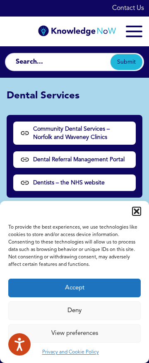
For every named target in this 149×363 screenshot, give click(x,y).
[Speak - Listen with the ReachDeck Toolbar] (19, 344)
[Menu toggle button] (134, 31)
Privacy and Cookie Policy (70, 352)
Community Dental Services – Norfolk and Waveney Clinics (71, 133)
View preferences (74, 333)
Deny (74, 311)
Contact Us (128, 8)
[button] (136, 211)
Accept (74, 288)
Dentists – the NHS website (69, 183)
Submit (126, 62)
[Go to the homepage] (74, 31)
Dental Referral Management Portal (79, 159)
